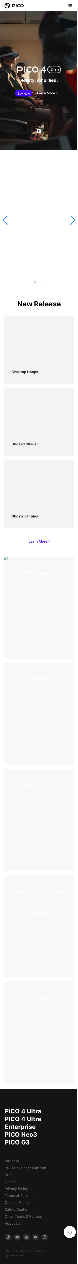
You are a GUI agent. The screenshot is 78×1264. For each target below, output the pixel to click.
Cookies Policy (17, 1202)
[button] (5, 220)
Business (12, 1161)
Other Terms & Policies (23, 1216)
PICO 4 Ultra (23, 1111)
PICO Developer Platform (25, 1168)
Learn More (46, 93)
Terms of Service (18, 1195)
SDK (8, 1175)
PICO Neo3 (21, 1134)
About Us (12, 1223)
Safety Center (16, 1209)
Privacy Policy (16, 1188)
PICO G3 (17, 1142)
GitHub (10, 1182)
